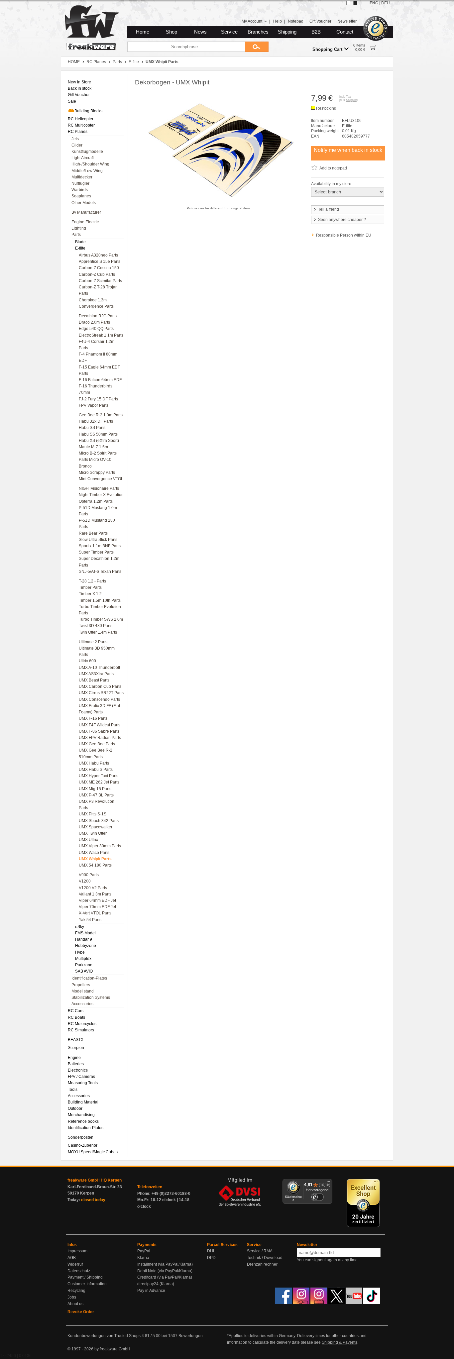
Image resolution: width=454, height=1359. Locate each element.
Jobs (71, 1297)
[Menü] (328, 1183)
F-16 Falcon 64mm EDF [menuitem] (100, 379)
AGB (71, 1257)
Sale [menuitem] (72, 101)
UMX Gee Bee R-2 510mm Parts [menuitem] (95, 753)
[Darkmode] (355, 3)
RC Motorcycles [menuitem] (82, 1023)
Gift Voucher (320, 21)
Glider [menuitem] (76, 145)
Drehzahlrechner (262, 1264)
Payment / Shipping (85, 1277)
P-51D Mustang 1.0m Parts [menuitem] (98, 510)
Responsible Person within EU (343, 235)
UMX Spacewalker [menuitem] (95, 827)
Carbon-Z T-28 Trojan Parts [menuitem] (98, 290)
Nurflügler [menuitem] (80, 183)
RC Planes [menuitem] (77, 131)
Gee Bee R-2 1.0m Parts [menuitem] (101, 415)
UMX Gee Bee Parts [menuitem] (97, 744)
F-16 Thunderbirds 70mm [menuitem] (95, 389)
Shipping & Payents (339, 1342)
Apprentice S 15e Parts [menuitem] (99, 261)
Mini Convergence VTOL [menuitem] (101, 478)
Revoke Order (80, 1311)
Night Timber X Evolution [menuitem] (101, 494)
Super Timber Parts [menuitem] (96, 552)
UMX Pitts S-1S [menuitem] (92, 814)
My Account (252, 21)
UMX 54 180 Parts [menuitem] (95, 865)
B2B (316, 32)
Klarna (143, 1257)
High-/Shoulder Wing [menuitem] (90, 164)
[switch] (317, 1197)
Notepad (295, 21)
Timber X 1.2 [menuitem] (90, 593)
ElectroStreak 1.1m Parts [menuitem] (101, 335)
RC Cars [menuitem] (75, 1010)
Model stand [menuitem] (82, 991)
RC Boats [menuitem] (76, 1017)
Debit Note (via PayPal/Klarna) (164, 1271)
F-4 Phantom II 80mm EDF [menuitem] (98, 357)
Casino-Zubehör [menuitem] (82, 1145)
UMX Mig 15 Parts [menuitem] (95, 788)
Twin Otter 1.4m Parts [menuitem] (98, 632)
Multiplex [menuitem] (83, 958)
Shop (171, 32)
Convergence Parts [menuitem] (96, 306)
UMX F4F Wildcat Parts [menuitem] (99, 725)
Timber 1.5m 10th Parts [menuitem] (100, 600)
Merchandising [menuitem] (81, 1114)
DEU (385, 3)
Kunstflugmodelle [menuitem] (87, 151)
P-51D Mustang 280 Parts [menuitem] (97, 523)
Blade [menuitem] (80, 242)
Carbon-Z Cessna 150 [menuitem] (99, 267)
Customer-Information (87, 1284)
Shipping (287, 32)
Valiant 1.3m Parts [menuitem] (95, 894)
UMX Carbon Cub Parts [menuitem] (100, 686)
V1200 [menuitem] (85, 881)
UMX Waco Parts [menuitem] (94, 852)
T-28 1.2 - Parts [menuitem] (92, 581)
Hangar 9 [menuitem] (83, 939)
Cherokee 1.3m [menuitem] (93, 300)
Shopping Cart (327, 49)
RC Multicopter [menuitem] (81, 125)
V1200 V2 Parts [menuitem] (93, 888)
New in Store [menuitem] (79, 82)
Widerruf (75, 1264)
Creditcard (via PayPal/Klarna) (164, 1277)
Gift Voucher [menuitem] (79, 94)
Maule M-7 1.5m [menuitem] (93, 447)
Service (229, 32)
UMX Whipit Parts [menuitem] (95, 859)
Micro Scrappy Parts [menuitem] (97, 472)
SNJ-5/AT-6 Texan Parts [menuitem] (100, 571)
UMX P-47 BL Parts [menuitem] (96, 795)
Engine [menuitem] (74, 1057)
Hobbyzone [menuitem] (85, 945)
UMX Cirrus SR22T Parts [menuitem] (101, 692)
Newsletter (347, 21)
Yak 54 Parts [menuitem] (90, 919)
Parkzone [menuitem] (83, 965)
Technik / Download (265, 1257)
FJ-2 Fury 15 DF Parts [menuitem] (98, 399)
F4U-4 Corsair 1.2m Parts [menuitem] (96, 344)
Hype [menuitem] (80, 952)
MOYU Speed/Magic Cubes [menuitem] (93, 1152)
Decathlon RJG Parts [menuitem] (98, 316)
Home (142, 32)
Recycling (76, 1290)
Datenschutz (78, 1271)
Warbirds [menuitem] (79, 189)
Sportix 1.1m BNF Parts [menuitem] (100, 546)
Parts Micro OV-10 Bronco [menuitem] (95, 462)
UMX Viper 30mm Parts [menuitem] (100, 846)
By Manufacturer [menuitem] (86, 212)
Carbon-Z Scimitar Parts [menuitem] (100, 280)
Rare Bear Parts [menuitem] (93, 533)
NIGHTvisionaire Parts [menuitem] (99, 488)
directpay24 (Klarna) (155, 1284)
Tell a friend (328, 209)
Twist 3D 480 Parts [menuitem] (95, 625)
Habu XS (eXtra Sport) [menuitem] (99, 440)
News (200, 32)
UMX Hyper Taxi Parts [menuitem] (98, 776)
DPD (211, 1257)
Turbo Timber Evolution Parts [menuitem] (100, 609)
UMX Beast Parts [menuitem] (94, 680)
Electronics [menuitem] (78, 1070)
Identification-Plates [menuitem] (89, 978)
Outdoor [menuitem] (75, 1108)
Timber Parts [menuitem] (90, 587)
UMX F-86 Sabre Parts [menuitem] (99, 731)
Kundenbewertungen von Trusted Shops (104, 1335)
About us (75, 1304)
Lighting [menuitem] (78, 228)
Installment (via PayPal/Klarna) (165, 1264)
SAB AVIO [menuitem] (84, 971)
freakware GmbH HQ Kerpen (94, 1180)
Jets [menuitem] (75, 139)
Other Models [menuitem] (83, 202)
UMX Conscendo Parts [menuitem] (99, 699)
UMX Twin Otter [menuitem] (93, 833)
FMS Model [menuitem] (85, 933)
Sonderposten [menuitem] (80, 1137)
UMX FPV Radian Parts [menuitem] (100, 737)
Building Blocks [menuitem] (88, 111)
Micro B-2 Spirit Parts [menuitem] (98, 453)
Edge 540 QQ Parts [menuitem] (96, 328)
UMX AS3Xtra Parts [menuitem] (96, 674)
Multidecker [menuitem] (81, 177)
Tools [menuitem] (72, 1089)
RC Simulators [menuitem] (81, 1030)
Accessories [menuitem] (82, 1003)
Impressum (77, 1251)
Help (277, 21)
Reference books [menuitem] (83, 1121)
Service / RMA (260, 1251)
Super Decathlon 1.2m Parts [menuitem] (99, 561)
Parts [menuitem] (76, 234)
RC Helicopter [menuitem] (80, 119)
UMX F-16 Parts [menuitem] (93, 718)
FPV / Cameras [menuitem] (81, 1076)
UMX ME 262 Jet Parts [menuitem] (99, 782)
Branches (258, 32)
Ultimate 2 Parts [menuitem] (93, 642)
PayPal (143, 1251)
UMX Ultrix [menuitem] (88, 839)
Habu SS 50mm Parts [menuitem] (98, 434)
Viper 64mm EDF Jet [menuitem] (97, 900)
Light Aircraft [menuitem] (82, 158)
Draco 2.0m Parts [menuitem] (94, 322)
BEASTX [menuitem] (75, 1039)
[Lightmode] (348, 3)
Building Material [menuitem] (83, 1102)
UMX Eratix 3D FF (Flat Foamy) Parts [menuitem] (99, 708)
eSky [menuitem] (79, 926)
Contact (344, 32)
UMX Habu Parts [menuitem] (94, 763)
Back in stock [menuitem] (79, 88)
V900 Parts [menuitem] (89, 875)
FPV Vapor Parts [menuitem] (93, 405)
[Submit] (257, 47)
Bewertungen (190, 1335)
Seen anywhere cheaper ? (342, 219)
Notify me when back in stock (348, 150)
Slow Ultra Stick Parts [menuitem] (98, 539)
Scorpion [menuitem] (76, 1047)
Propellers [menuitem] (80, 985)
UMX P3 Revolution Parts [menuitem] (96, 804)
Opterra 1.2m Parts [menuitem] (96, 501)
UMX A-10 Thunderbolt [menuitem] (99, 667)
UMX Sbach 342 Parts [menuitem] (99, 820)
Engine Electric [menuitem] (85, 222)
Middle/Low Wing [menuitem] (87, 170)
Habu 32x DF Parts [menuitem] (96, 421)
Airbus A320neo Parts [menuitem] (98, 255)
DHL (211, 1251)
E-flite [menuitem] (80, 248)
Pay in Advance (151, 1290)
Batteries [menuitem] (76, 1064)
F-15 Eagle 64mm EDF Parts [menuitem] (99, 370)
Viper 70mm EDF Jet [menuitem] (97, 906)
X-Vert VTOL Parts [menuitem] (95, 913)
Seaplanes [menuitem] (81, 196)
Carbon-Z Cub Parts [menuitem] (97, 274)
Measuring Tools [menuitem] (83, 1083)
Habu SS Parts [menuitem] (92, 427)
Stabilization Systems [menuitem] (90, 997)
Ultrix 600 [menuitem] (87, 661)
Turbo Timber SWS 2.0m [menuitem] (101, 619)
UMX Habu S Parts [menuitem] (96, 769)
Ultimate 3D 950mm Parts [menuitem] (97, 651)
